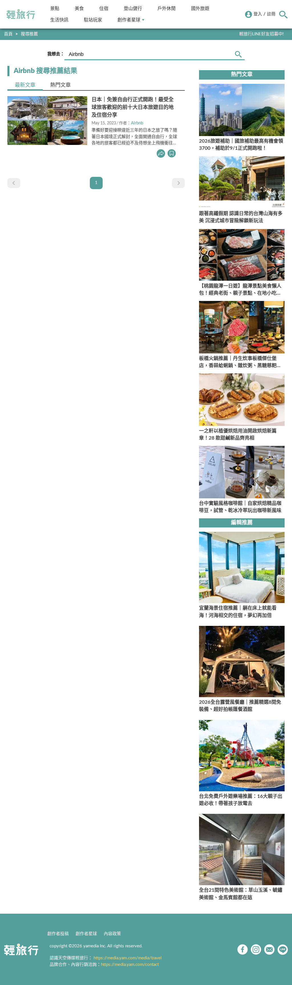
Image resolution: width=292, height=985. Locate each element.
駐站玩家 (93, 19)
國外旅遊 (200, 8)
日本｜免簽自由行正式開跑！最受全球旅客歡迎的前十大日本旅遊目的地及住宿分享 (133, 107)
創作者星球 (128, 19)
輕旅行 (21, 14)
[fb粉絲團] (242, 949)
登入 (258, 14)
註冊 (271, 14)
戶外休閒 (166, 8)
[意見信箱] (269, 949)
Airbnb (137, 123)
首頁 (8, 34)
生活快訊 (59, 19)
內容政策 (112, 934)
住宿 (103, 8)
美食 (79, 8)
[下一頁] (178, 183)
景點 (54, 8)
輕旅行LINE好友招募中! (261, 34)
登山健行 (133, 8)
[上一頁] (13, 183)
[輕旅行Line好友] (282, 949)
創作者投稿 (58, 934)
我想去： (55, 54)
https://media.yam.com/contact (130, 964)
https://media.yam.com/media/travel (128, 958)
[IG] (256, 949)
